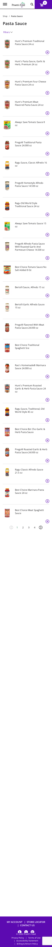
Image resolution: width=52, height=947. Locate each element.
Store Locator (36, 922)
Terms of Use (34, 938)
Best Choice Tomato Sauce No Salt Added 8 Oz (30, 268)
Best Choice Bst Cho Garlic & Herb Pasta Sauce (30, 431)
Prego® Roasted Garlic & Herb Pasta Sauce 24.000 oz (31, 451)
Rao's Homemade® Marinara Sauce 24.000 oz (30, 367)
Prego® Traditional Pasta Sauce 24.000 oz (28, 144)
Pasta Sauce (17, 16)
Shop (5, 16)
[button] (47, 52)
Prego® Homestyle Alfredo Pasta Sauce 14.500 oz (29, 184)
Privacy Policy (18, 938)
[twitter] (26, 932)
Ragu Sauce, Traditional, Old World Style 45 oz (30, 410)
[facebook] (19, 932)
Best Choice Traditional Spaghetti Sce (27, 346)
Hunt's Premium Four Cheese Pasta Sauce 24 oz (30, 83)
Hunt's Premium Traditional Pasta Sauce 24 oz (29, 43)
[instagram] (32, 932)
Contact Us (27, 925)
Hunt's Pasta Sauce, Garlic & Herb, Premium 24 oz (30, 63)
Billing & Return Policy (27, 944)
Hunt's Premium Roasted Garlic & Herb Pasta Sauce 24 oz (30, 388)
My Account (14, 922)
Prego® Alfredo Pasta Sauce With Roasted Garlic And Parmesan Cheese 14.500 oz (30, 246)
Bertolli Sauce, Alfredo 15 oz (29, 287)
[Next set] (41, 527)
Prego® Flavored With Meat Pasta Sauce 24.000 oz (29, 326)
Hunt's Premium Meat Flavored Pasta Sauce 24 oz (29, 103)
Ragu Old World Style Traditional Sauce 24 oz (27, 205)
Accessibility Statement (27, 941)
